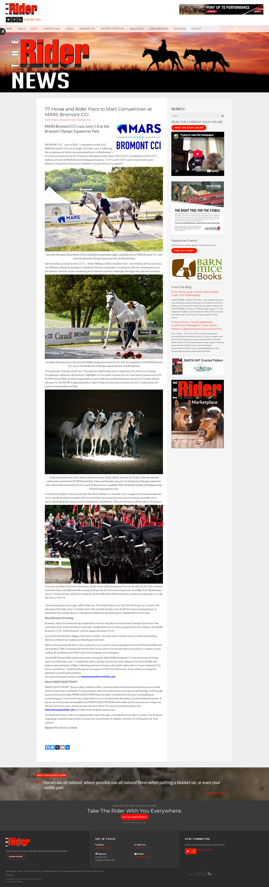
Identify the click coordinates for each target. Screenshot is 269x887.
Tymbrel (19, 881)
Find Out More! (184, 250)
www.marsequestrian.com (60, 709)
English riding (57, 120)
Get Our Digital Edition (134, 816)
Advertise (180, 28)
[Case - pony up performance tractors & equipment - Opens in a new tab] (221, 9)
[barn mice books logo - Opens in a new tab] (197, 269)
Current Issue (51, 28)
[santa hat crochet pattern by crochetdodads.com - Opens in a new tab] (197, 366)
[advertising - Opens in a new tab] (197, 414)
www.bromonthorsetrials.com (98, 676)
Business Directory (112, 28)
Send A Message (142, 857)
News (34, 28)
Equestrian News (69, 120)
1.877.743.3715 (142, 848)
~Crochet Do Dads (215, 792)
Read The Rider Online (188, 127)
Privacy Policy (98, 871)
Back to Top (10, 875)
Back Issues (137, 28)
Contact (196, 28)
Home (9, 28)
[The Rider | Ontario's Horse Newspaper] (134, 58)
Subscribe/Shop (158, 28)
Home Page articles (83, 120)
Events (70, 28)
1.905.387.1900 (32, 19)
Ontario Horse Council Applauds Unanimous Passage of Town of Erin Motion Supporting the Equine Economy (196, 325)
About (21, 28)
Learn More (16, 856)
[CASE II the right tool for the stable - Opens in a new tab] (197, 207)
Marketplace (87, 28)
